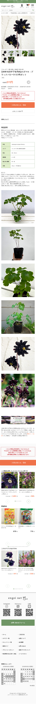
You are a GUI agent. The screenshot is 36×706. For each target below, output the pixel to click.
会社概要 (21, 642)
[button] (28, 501)
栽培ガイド (5, 646)
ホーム (4, 634)
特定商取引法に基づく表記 (9, 653)
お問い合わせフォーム (18, 623)
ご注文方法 (22, 634)
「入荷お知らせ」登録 (18, 105)
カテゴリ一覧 (6, 638)
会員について (22, 638)
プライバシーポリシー (8, 650)
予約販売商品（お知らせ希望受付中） (19, 13)
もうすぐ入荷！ (5, 13)
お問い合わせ (22, 646)
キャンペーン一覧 (7, 642)
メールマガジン (23, 653)
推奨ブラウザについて (24, 650)
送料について (5, 119)
